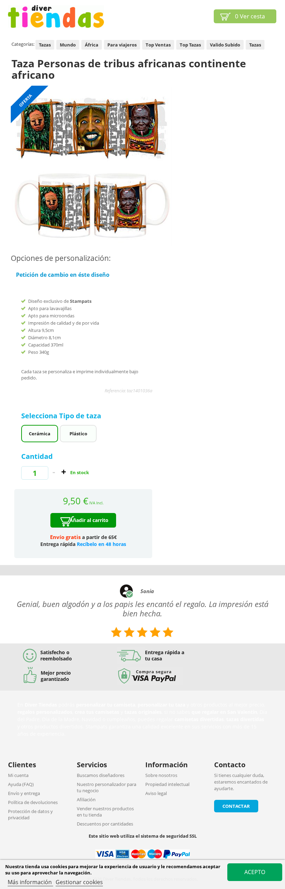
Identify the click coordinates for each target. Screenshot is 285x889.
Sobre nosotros (161, 775)
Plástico (78, 433)
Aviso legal (156, 793)
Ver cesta (250, 16)
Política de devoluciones (33, 802)
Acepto (254, 872)
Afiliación (86, 799)
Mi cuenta (18, 775)
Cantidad (37, 456)
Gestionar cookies (79, 882)
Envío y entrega (24, 793)
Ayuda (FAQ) (21, 784)
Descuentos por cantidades (105, 824)
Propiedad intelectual (167, 784)
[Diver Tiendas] (56, 16)
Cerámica (39, 433)
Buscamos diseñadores (100, 775)
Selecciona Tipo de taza (62, 415)
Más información (30, 882)
